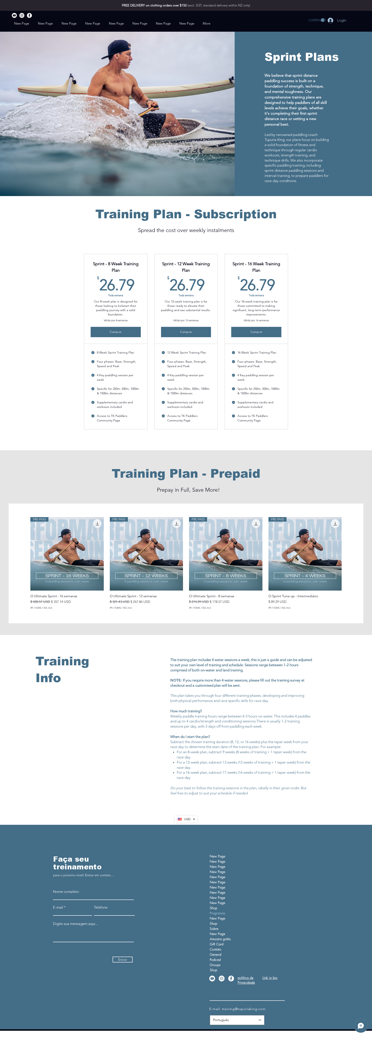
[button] (316, 20)
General (216, 954)
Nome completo (66, 892)
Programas (217, 913)
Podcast (215, 959)
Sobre (214, 928)
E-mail (58, 907)
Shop (213, 908)
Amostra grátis (220, 939)
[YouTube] (14, 15)
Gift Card (216, 944)
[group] (186, 563)
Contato (215, 949)
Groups (215, 965)
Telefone (100, 907)
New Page (217, 856)
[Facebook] (29, 15)
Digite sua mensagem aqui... (75, 924)
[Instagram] (21, 15)
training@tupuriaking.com (244, 1009)
